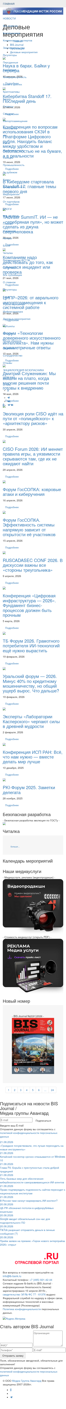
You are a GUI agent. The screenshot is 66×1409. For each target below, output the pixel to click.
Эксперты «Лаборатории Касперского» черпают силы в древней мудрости (31, 721)
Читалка (8, 253)
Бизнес (7, 99)
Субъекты (9, 326)
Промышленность (13, 165)
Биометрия (9, 69)
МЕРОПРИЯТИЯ (13, 11)
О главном (9, 282)
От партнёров (11, 201)
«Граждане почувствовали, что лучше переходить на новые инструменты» (31, 1145)
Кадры (7, 179)
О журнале (9, 231)
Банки (6, 297)
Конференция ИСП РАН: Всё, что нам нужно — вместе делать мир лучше (33, 757)
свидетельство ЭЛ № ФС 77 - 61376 (24, 1294)
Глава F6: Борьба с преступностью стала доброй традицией (29, 1167)
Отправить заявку (12, 1355)
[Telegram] (9, 405)
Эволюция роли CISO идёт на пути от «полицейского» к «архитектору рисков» (33, 418)
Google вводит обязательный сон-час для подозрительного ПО (25, 1218)
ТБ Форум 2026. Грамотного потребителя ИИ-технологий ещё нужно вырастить (31, 645)
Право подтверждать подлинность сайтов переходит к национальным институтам (32, 1189)
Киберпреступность (14, 77)
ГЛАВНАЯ (8, 3)
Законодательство (14, 47)
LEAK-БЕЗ (9, 377)
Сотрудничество (12, 355)
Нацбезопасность (13, 150)
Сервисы (8, 106)
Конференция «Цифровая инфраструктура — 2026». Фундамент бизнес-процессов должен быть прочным (29, 605)
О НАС (7, 385)
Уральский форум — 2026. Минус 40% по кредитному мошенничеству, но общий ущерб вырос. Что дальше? (31, 683)
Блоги (6, 245)
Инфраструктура (13, 311)
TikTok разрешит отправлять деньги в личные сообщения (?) (27, 1229)
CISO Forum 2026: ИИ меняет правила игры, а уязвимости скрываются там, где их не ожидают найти (33, 456)
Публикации (10, 267)
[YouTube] (6, 405)
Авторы (7, 238)
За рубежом (10, 172)
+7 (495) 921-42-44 (41, 1280)
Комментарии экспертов (17, 40)
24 (52, 1090)
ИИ (5, 135)
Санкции (8, 157)
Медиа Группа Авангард (26, 1380)
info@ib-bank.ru (12, 1276)
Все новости (10, 25)
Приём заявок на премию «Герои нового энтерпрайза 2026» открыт (32, 1240)
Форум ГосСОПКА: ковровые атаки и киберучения (32, 491)
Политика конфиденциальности (22, 1309)
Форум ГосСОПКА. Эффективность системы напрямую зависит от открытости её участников (29, 527)
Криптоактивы (11, 91)
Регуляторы (10, 55)
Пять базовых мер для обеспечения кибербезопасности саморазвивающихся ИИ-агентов (32, 1178)
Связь (6, 143)
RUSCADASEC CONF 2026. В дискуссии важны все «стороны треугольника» (33, 565)
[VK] (11, 405)
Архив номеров (12, 341)
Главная (8, 223)
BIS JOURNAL (11, 216)
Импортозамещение (15, 121)
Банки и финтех (12, 84)
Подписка (8, 348)
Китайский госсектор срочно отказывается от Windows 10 (32, 1156)
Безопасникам (11, 33)
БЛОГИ (7, 209)
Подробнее (12, 436)
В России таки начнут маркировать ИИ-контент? (29, 1198)
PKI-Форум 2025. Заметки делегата (29, 789)
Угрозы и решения (14, 304)
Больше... (15, 846)
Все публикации (12, 275)
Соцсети (8, 113)
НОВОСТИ (9, 18)
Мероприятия (11, 194)
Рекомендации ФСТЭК (16, 260)
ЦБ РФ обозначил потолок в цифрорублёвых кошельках (27, 1207)
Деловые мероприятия (16, 319)
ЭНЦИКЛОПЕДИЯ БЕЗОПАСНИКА (23, 370)
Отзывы (7, 363)
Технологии (10, 128)
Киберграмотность (14, 187)
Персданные (10, 62)
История (8, 333)
